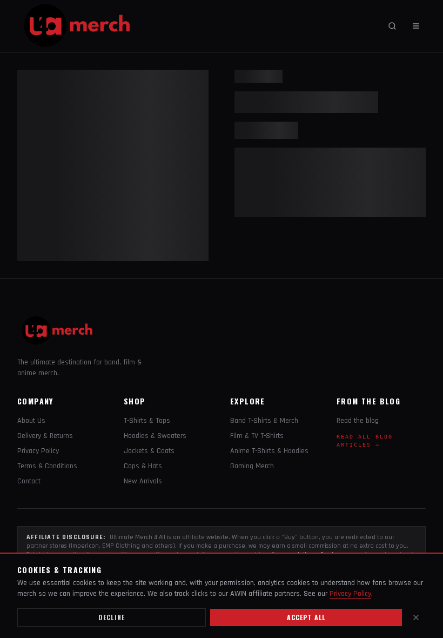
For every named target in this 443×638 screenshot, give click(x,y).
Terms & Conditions (47, 466)
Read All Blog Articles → (365, 441)
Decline (111, 617)
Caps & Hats (143, 466)
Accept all (306, 617)
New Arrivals (143, 481)
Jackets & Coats (149, 451)
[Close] (416, 617)
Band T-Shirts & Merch (264, 421)
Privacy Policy (38, 451)
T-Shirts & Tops (147, 421)
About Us (31, 421)
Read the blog (358, 421)
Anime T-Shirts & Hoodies (269, 451)
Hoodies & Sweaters (155, 436)
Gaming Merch (252, 466)
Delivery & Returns (45, 436)
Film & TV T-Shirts (257, 436)
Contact (29, 481)
